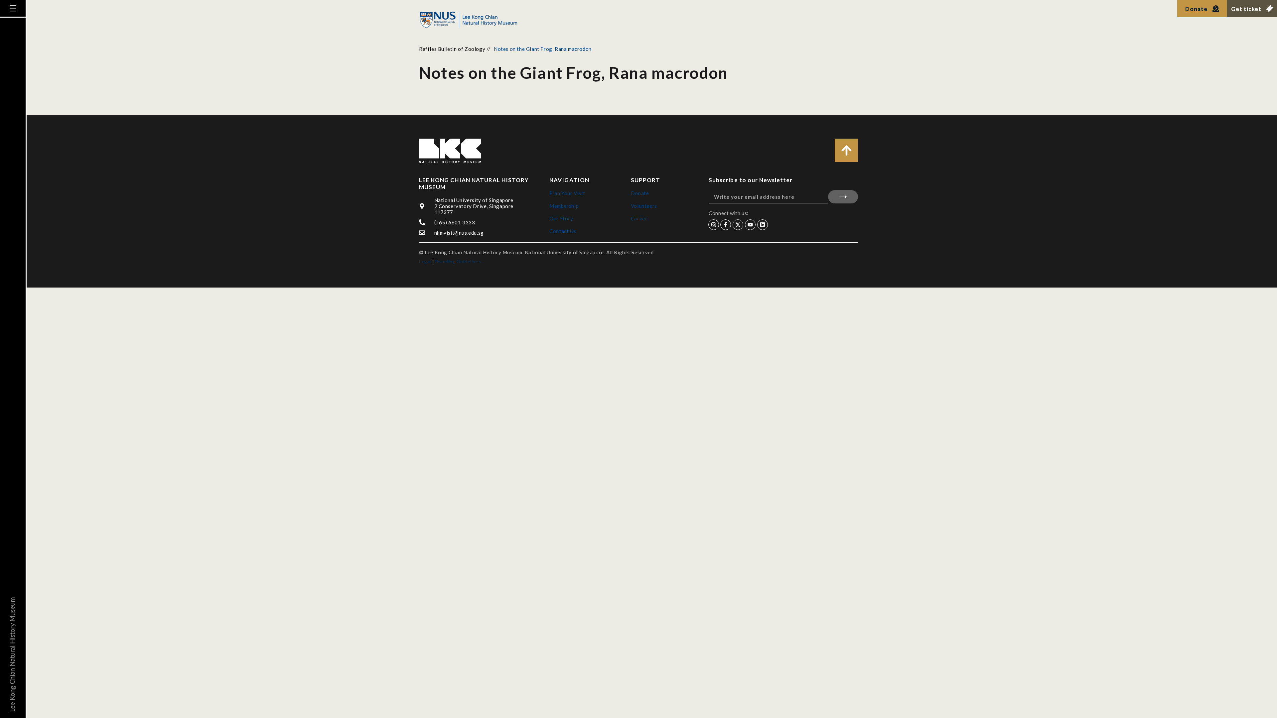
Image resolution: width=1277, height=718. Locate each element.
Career (639, 218)
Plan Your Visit (567, 193)
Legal (425, 261)
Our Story (561, 218)
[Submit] (843, 196)
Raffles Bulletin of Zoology (452, 49)
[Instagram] (713, 224)
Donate (640, 193)
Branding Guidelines (458, 261)
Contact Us (562, 231)
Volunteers (644, 206)
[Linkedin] (762, 224)
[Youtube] (750, 224)
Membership (564, 206)
